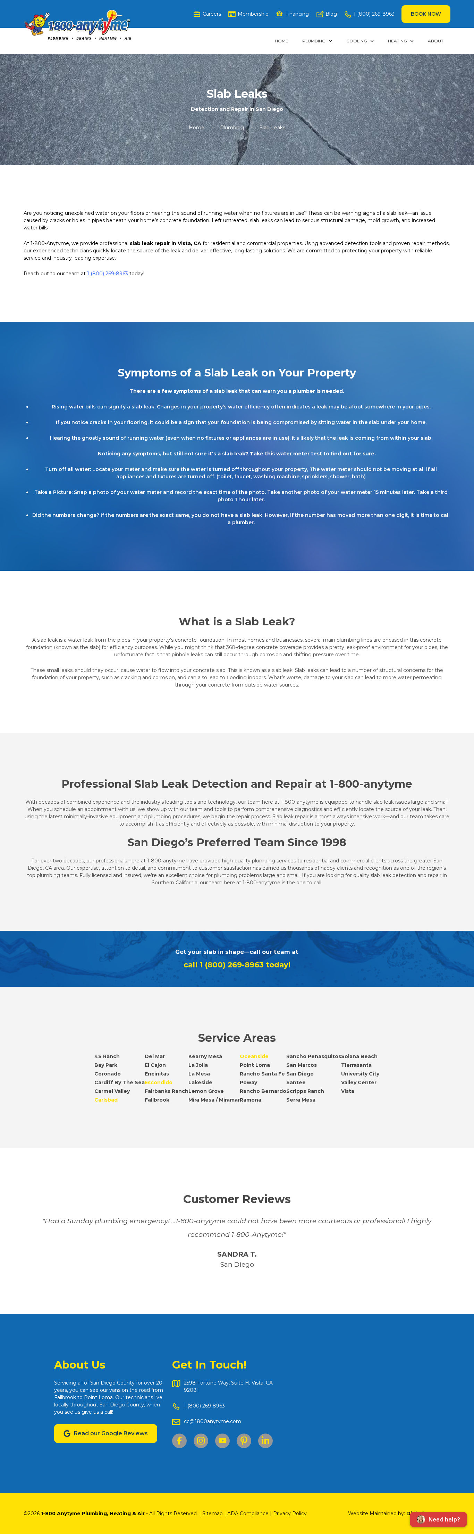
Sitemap (213, 1513)
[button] (317, 41)
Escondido (158, 1082)
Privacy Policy (290, 1513)
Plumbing (232, 127)
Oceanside (254, 1056)
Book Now (426, 14)
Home (281, 40)
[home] (77, 25)
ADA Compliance (248, 1513)
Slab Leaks (272, 127)
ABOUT (435, 40)
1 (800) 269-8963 (108, 273)
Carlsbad (106, 1100)
